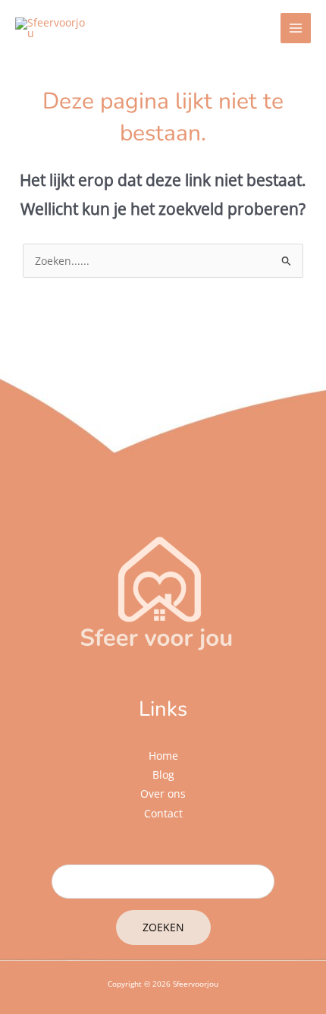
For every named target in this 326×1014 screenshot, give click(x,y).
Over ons (163, 793)
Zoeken (163, 927)
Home (163, 755)
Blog (163, 774)
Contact (163, 813)
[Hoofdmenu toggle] (296, 28)
